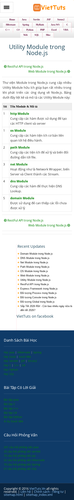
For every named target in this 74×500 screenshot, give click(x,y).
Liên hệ (25, 492)
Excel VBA (25, 356)
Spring (37, 352)
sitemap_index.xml (39, 495)
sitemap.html (14, 495)
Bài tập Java (11, 399)
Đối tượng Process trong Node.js (38, 293)
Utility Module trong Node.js (35, 279)
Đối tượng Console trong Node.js (38, 297)
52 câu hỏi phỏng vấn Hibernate (24, 460)
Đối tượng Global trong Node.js (37, 301)
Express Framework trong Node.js (39, 288)
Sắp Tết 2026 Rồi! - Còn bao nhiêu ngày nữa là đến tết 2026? (46, 308)
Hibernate (24, 352)
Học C (8, 365)
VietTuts (49, 8)
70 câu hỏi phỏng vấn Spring (22, 464)
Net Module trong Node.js (34, 262)
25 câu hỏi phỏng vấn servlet (22, 451)
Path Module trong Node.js (35, 266)
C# (23, 365)
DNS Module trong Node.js (35, 258)
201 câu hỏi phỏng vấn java (21, 447)
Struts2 (32, 361)
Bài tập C (9, 404)
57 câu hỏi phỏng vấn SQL (20, 469)
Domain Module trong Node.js (36, 253)
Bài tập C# (10, 413)
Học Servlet (11, 361)
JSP (23, 361)
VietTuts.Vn (37, 489)
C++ (17, 365)
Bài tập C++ (11, 408)
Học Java (9, 352)
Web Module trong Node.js (47, 71)
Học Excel (10, 356)
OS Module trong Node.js (34, 271)
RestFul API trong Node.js (25, 66)
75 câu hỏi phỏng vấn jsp (20, 455)
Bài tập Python (13, 417)
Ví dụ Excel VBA (13, 421)
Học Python (11, 369)
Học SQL (9, 374)
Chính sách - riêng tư (49, 492)
